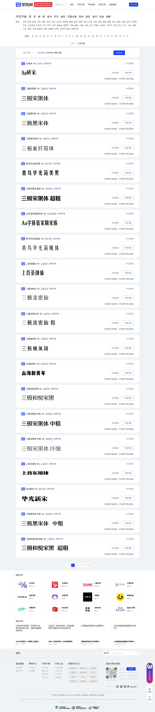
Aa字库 (40, 63)
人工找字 (58, 674)
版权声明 (93, 695)
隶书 (83, 677)
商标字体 (83, 672)
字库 (93, 672)
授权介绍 (19, 671)
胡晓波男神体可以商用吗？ (90, 641)
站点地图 (100, 695)
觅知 (48, 699)
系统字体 (83, 668)
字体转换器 (59, 668)
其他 (17, 644)
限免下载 (57, 53)
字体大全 (45, 677)
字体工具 (102, 4)
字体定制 (91, 4)
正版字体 (73, 668)
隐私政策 (85, 695)
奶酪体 (83, 681)
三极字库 (44, 89)
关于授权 (32, 671)
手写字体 (73, 681)
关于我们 (54, 695)
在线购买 (19, 668)
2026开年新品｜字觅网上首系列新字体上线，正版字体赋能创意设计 (40, 641)
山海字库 (44, 364)
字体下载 (80, 4)
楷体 (73, 677)
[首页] (24, 4)
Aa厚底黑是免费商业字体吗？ (124, 641)
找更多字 (93, 681)
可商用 (93, 668)
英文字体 (45, 671)
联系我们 (62, 695)
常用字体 (73, 672)
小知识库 (84, 644)
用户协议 (77, 695)
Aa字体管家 (52, 214)
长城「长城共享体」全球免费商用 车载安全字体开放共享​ (68, 641)
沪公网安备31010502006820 (86, 702)
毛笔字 (93, 677)
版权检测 (58, 677)
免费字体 (45, 674)
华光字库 (48, 164)
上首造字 (44, 264)
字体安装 (32, 668)
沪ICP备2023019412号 (67, 702)
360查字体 (59, 671)
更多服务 (112, 4)
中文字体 (41, 53)
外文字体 (49, 53)
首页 (72, 4)
